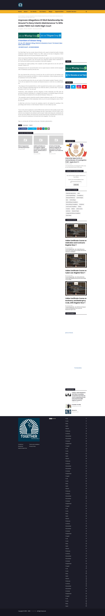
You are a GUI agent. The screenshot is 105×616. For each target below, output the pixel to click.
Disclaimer (20, 446)
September (76, 443)
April (76, 426)
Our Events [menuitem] (43, 11)
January (76, 433)
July (76, 418)
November (76, 438)
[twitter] (73, 87)
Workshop (81, 204)
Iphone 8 (67, 332)
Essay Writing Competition (72, 204)
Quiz (67, 200)
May (76, 423)
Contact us (20, 444)
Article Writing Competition (72, 202)
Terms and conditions (34, 444)
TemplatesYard (29, 614)
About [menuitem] (25, 11)
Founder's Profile (76, 404)
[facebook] (67, 87)
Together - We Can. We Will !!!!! (25, 28)
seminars (68, 211)
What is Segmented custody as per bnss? (23, 146)
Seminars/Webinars (70, 197)
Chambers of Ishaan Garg (29, 40)
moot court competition (71, 206)
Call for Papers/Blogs (70, 195)
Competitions (80, 195)
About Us (74, 410)
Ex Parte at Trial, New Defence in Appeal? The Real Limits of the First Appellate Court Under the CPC (56, 149)
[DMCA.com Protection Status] (52, 419)
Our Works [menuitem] (33, 11)
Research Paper (75, 211)
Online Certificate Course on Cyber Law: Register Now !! (75, 272)
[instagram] (78, 87)
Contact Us (84, 614)
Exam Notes (68, 215)
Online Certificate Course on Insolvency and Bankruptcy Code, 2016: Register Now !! (75, 300)
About (79, 614)
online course (79, 208)
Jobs (78, 193)
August (76, 446)
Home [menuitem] (20, 11)
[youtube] (84, 87)
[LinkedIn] (67, 91)
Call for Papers (80, 197)
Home (19, 16)
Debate (73, 208)
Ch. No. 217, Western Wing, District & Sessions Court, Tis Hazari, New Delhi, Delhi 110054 (40, 44)
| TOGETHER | (33, 611)
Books (71, 332)
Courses (68, 208)
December (76, 436)
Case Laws (25, 125)
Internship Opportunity (71, 193)
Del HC (23, 16)
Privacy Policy (32, 446)
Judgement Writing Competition (73, 213)
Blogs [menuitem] (50, 11)
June (76, 421)
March (76, 428)
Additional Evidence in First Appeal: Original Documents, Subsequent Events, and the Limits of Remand (40, 149)
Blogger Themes (43, 614)
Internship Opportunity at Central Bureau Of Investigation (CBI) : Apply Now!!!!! (75, 160)
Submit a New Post (22, 448)
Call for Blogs (73, 200)
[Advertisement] (76, 36)
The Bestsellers (78, 368)
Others (79, 206)
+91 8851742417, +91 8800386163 (28, 47)
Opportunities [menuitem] (59, 11)
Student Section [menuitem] (71, 11)
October (76, 441)
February (76, 431)
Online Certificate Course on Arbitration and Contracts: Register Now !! (75, 243)
